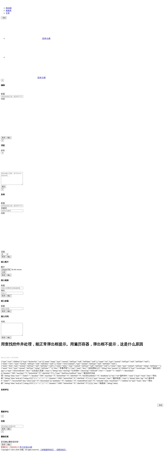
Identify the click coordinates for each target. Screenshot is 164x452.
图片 (3, 267)
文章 (8, 13)
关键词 (4, 208)
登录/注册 (46, 38)
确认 (9, 138)
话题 (3, 252)
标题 (3, 94)
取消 (3, 138)
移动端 (9, 8)
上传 (3, 272)
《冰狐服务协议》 (47, 450)
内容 (3, 99)
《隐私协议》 (61, 450)
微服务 (9, 10)
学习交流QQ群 (26, 447)
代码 (3, 322)
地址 (3, 290)
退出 (3, 187)
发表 (4, 18)
